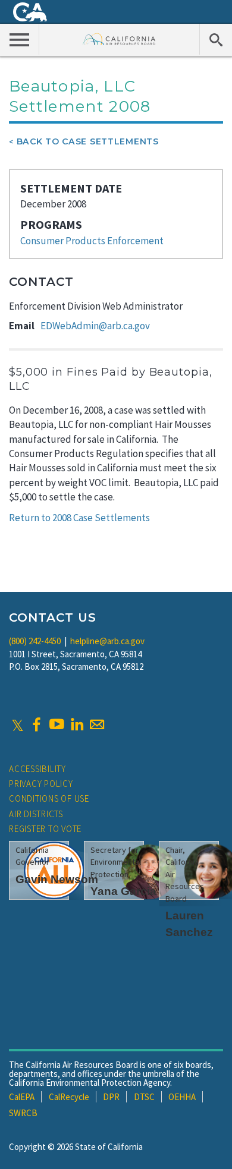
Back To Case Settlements (88, 141)
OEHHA (182, 1096)
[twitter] (17, 724)
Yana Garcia (123, 891)
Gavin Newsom (56, 879)
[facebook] (36, 724)
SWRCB (23, 1112)
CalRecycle (69, 1096)
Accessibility (37, 768)
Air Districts (36, 814)
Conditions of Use (49, 798)
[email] (97, 724)
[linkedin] (76, 724)
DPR (111, 1096)
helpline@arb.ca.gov (107, 641)
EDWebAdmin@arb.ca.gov (95, 325)
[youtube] (56, 724)
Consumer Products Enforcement (92, 240)
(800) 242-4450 (35, 641)
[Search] (215, 39)
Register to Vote (45, 828)
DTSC (144, 1096)
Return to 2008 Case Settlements (79, 517)
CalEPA (22, 1096)
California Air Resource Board (119, 38)
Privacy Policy (41, 783)
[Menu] (19, 39)
